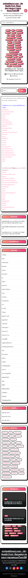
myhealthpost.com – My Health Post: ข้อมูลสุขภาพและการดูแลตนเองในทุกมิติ (14, 70)
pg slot (4, 188)
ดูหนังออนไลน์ (5, 201)
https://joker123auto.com (8, 178)
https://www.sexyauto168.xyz (9, 132)
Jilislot (12, 35)
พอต (3, 381)
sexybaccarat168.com (12, 54)
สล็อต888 (4, 126)
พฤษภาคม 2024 (6, 416)
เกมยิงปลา (20, 63)
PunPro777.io (11, 49)
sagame (4, 176)
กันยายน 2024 (6, 412)
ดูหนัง (3, 199)
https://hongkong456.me (8, 207)
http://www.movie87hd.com (9, 180)
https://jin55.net (6, 114)
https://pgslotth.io (6, 146)
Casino (13, 32)
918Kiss (8, 30)
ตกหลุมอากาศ (16, 463)
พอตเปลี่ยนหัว (15, 470)
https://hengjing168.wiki (8, 111)
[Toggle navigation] (1, 10)
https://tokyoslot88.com (8, 153)
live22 (3, 197)
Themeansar (14, 576)
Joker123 (18, 35)
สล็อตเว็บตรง (5, 120)
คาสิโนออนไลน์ (11, 59)
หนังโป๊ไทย (5, 138)
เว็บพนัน (9, 66)
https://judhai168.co (7, 122)
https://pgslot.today (7, 128)
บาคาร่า (18, 59)
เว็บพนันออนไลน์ (17, 66)
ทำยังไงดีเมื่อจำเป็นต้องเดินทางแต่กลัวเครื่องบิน (14, 519)
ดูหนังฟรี (4, 203)
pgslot (3, 159)
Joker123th (5, 439)
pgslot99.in (10, 44)
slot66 (3, 118)
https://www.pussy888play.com (10, 182)
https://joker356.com (7, 148)
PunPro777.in (14, 449)
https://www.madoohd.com (9, 174)
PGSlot (9, 42)
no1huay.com (9, 39)
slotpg (3, 136)
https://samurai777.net (7, 151)
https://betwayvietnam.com (9, 155)
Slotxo (15, 56)
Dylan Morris (10, 74)
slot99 (3, 116)
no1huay (19, 37)
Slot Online (9, 56)
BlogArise (21, 574)
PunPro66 (17, 44)
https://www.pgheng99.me (9, 193)
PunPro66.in (10, 47)
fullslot (3, 195)
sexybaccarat (5, 186)
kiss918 (4, 144)
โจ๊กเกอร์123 (5, 109)
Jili (8, 35)
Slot (20, 54)
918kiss (4, 172)
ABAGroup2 (19, 30)
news (3, 293)
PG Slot (20, 39)
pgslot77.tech (16, 42)
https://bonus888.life (7, 124)
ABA (13, 30)
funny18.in (19, 32)
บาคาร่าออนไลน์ (10, 61)
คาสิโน (20, 56)
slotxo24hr (5, 134)
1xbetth (4, 140)
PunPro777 (18, 47)
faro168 (4, 205)
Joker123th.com (11, 37)
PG (15, 39)
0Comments (15, 76)
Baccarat (8, 32)
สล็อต (6, 63)
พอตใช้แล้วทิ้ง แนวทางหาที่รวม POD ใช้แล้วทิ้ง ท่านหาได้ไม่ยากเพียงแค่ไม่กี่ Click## (13, 222)
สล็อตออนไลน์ (13, 63)
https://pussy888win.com (8, 184)
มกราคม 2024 (6, 420)
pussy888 (4, 130)
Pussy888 (18, 49)
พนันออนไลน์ (19, 61)
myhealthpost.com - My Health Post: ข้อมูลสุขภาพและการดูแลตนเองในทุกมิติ (13, 7)
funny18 (4, 142)
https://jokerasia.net (7, 157)
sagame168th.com (14, 51)
